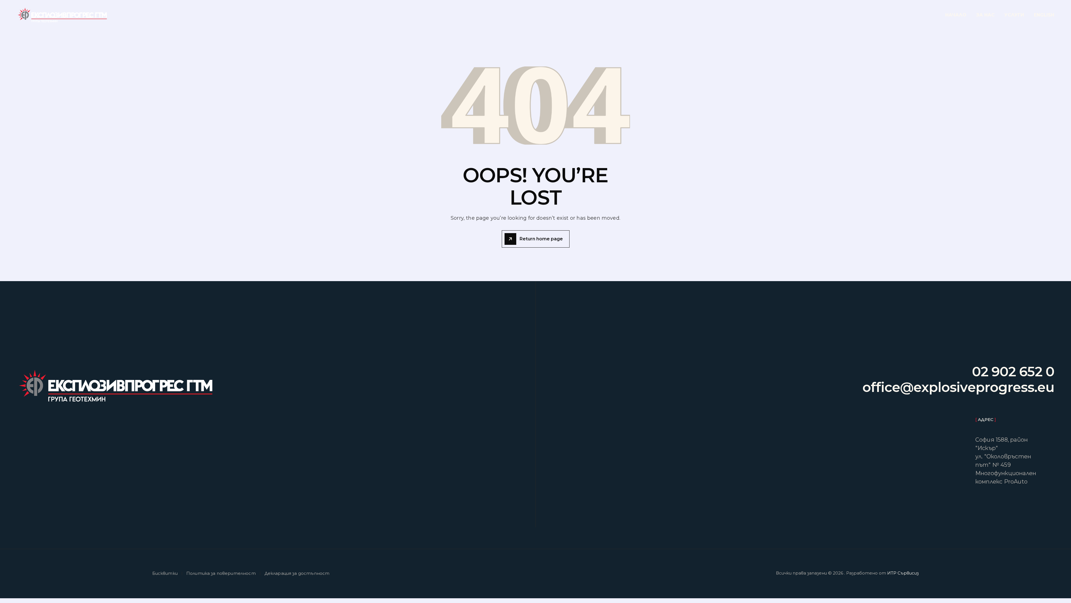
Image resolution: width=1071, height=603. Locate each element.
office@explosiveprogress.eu (958, 387)
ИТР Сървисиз (903, 573)
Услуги (1014, 15)
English (1044, 15)
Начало (955, 15)
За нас (985, 15)
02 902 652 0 (1013, 372)
